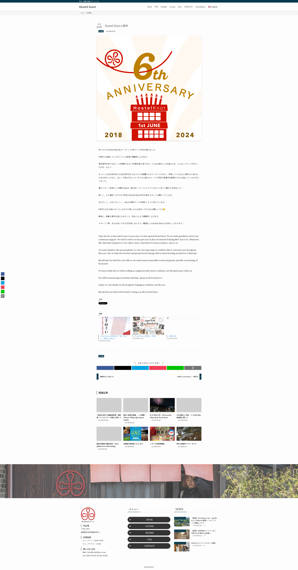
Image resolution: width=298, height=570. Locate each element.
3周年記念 (172, 336)
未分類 (101, 31)
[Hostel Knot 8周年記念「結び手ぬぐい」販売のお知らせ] (114, 326)
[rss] (214, 1)
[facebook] (205, 1)
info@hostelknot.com (96, 552)
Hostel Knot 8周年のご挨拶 (145, 336)
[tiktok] (211, 1)
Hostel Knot (87, 6)
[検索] (217, 1)
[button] (105, 368)
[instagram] (208, 1)
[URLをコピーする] (192, 368)
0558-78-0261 (91, 555)
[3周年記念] (182, 326)
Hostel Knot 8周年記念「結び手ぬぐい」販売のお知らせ (114, 337)
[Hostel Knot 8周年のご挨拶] (148, 326)
